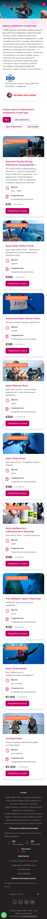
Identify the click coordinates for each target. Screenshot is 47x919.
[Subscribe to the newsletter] (37, 894)
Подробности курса (17, 211)
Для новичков (22, 120)
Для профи (33, 127)
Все (7, 120)
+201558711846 (23, 869)
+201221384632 (23, 874)
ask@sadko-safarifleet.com (23, 865)
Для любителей (13, 127)
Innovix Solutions (29, 916)
